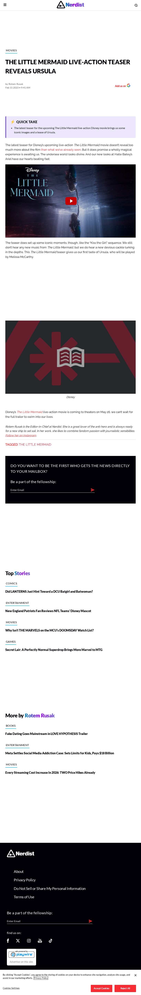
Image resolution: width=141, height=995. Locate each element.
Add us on (119, 86)
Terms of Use (24, 897)
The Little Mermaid (29, 412)
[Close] (135, 975)
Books (11, 725)
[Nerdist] (70, 5)
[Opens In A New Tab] (21, 954)
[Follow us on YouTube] (40, 941)
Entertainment (17, 602)
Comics (11, 583)
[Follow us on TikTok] (50, 941)
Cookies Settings (11, 988)
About (19, 871)
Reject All (125, 988)
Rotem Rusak (16, 83)
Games (11, 641)
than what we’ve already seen (61, 149)
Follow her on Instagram (20, 435)
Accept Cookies (101, 988)
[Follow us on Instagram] (29, 941)
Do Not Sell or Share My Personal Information (50, 888)
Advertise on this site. (21, 961)
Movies (11, 50)
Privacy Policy (25, 879)
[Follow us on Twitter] (18, 941)
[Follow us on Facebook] (8, 941)
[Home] (20, 856)
